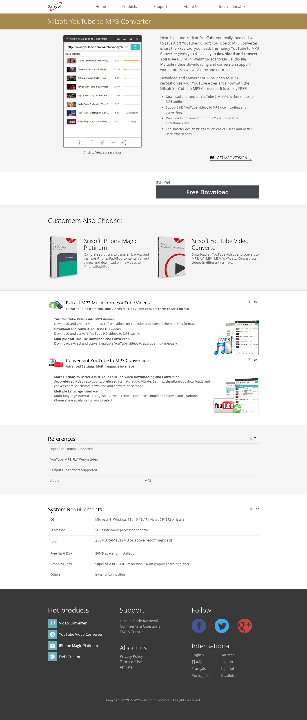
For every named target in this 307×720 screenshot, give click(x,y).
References (61, 438)
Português (200, 675)
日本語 (197, 661)
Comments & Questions (140, 626)
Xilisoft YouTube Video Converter (220, 244)
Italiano (226, 661)
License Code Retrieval (139, 620)
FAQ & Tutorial (132, 631)
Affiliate (126, 667)
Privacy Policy (131, 656)
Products (129, 6)
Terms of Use (131, 661)
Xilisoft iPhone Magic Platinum (110, 244)
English (198, 655)
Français (199, 668)
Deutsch (227, 655)
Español (227, 668)
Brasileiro (228, 675)
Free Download (207, 192)
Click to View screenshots (102, 152)
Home (101, 6)
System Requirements (75, 509)
